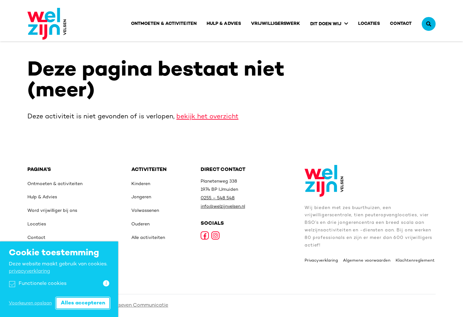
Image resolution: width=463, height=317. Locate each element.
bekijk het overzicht (207, 116)
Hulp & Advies (224, 23)
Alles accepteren (83, 303)
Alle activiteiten (148, 237)
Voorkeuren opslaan (30, 303)
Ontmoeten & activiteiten (164, 23)
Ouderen (140, 224)
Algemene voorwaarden (367, 260)
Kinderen (140, 184)
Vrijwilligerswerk (275, 23)
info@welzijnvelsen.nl (223, 206)
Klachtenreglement (415, 260)
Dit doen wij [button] (326, 24)
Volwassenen (145, 210)
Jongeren (141, 197)
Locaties (369, 23)
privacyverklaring (29, 271)
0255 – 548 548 (218, 198)
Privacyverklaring (321, 260)
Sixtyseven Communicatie (137, 305)
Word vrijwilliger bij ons (52, 210)
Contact (401, 23)
